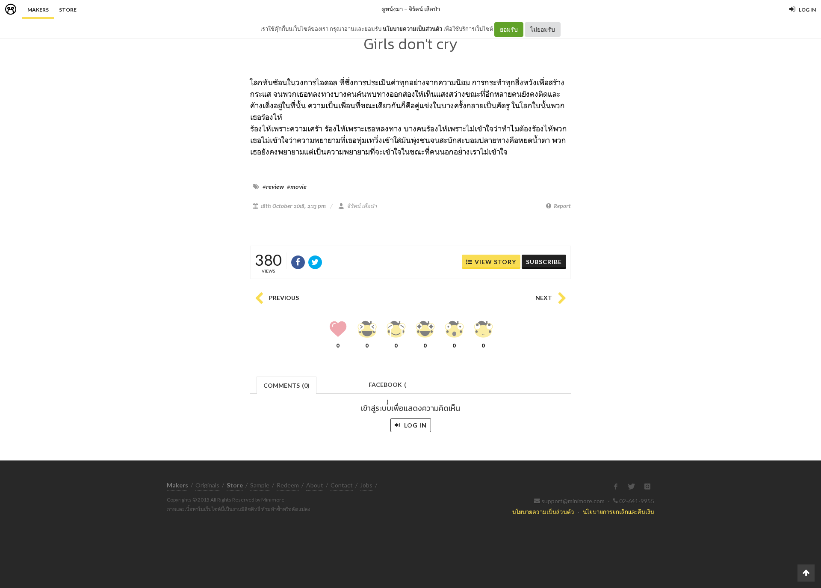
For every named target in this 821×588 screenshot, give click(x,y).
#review (273, 187)
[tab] (287, 384)
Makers (38, 9)
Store (68, 9)
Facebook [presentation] (387, 387)
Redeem (288, 485)
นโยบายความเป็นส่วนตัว (412, 28)
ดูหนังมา (392, 8)
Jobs (366, 485)
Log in (414, 425)
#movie (297, 187)
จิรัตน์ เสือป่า (424, 8)
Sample (259, 485)
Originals (207, 485)
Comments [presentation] (286, 385)
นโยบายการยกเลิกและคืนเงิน (618, 511)
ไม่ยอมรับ (542, 29)
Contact (342, 485)
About (314, 485)
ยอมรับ (509, 29)
